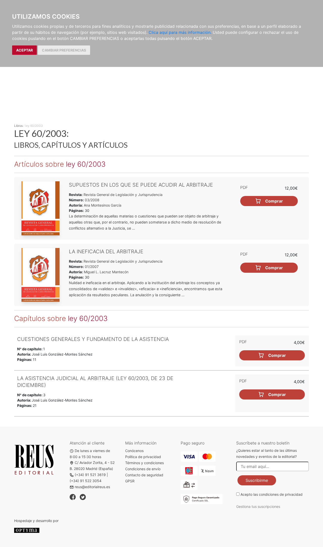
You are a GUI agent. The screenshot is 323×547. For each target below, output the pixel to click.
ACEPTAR (24, 50)
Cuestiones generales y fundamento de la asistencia (93, 339)
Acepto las (271, 494)
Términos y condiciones (144, 463)
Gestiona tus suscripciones (258, 506)
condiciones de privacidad (281, 494)
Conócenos (134, 451)
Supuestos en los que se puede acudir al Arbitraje (141, 185)
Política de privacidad (143, 457)
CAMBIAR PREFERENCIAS (64, 50)
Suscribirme (257, 480)
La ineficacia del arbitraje (106, 251)
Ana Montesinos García (102, 205)
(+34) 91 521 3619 (90, 475)
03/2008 (91, 200)
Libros (18, 126)
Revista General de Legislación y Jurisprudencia (123, 194)
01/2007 (91, 266)
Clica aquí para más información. (180, 32)
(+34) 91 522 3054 (85, 481)
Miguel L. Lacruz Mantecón (106, 272)
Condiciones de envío (142, 469)
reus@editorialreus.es (92, 487)
